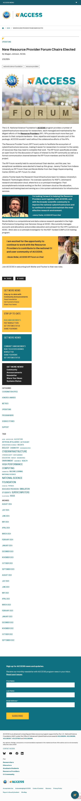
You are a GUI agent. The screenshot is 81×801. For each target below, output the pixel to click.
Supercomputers (20, 492)
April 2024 (6, 528)
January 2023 (7, 616)
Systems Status (14, 381)
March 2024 (6, 534)
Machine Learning (16, 471)
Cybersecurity (7, 455)
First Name (10, 681)
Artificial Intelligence (11, 442)
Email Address (12, 701)
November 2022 (8, 628)
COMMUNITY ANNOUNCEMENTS (15, 346)
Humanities (5, 471)
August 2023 (7, 575)
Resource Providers (32, 66)
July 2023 (5, 581)
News (8, 28)
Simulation (25, 489)
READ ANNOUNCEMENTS (12, 320)
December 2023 (7, 551)
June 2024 (5, 516)
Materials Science (9, 474)
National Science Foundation (13, 66)
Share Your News (14, 378)
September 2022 (8, 640)
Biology (5, 448)
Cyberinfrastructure (14, 451)
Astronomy (24, 442)
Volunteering (5, 496)
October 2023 (7, 563)
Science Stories (8, 421)
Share (9, 278)
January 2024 (7, 545)
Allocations (18, 439)
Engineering (21, 458)
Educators (6, 458)
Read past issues (14, 674)
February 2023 (7, 611)
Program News (8, 415)
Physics (11, 486)
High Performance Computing (12, 466)
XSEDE (12, 496)
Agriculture (9, 439)
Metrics (5, 403)
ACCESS (41, 128)
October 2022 (7, 634)
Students (6, 492)
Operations (6, 42)
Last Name (10, 691)
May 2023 (5, 593)
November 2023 (8, 557)
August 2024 (7, 504)
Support (5, 427)
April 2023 (6, 599)
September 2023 (8, 569)
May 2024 (5, 522)
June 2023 (5, 587)
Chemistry (14, 448)
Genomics (17, 461)
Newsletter (12, 375)
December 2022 (7, 622)
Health (25, 461)
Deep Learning (17, 455)
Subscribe (17, 716)
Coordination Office (10, 392)
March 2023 (6, 605)
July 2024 (5, 510)
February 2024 (7, 540)
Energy (13, 458)
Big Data (21, 445)
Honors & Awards (9, 398)
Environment (7, 461)
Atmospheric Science (9, 445)
